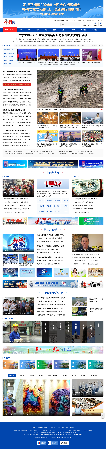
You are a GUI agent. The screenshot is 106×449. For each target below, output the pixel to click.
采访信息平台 (7, 63)
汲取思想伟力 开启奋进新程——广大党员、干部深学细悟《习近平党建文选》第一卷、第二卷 (66, 41)
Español (64, 375)
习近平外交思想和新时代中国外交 (61, 20)
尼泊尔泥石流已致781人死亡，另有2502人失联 (16, 136)
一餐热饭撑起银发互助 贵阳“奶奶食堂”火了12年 (51, 301)
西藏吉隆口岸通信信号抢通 (10, 81)
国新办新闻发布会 (8, 60)
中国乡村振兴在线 (90, 20)
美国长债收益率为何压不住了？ (81, 194)
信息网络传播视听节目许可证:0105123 (30, 434)
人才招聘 (51, 427)
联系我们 (58, 427)
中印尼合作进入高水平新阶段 (81, 212)
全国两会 (40, 153)
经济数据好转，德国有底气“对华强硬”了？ (85, 199)
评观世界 (76, 176)
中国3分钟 (85, 126)
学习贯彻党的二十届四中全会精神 (13, 151)
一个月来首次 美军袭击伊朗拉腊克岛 (14, 130)
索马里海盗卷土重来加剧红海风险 (83, 205)
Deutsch (31, 375)
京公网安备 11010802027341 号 (70, 432)
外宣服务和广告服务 (42, 427)
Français (21, 375)
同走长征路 (51, 153)
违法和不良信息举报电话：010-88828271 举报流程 (80, 430)
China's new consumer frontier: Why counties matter (86, 414)
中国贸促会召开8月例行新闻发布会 (26, 62)
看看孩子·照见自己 (64, 126)
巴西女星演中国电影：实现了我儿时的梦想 (86, 261)
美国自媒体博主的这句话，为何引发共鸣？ (51, 257)
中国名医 (62, 144)
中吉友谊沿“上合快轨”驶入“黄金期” (83, 202)
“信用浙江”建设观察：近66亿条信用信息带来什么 (51, 304)
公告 (63, 427)
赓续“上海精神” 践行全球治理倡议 (81, 39)
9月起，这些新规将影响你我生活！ (14, 89)
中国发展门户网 (80, 20)
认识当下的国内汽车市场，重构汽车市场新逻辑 (17, 205)
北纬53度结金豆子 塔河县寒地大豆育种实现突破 (51, 315)
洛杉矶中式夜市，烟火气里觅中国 (83, 209)
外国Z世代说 (85, 144)
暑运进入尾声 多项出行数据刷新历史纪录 (50, 308)
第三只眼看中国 (53, 229)
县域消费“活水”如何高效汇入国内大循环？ (16, 199)
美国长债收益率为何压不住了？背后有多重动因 (16, 133)
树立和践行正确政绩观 (77, 153)
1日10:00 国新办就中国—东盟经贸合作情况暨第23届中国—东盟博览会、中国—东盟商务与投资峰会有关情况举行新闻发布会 (52, 45)
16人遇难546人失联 (24, 81)
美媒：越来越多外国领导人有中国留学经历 (51, 235)
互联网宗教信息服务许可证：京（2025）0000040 (52, 434)
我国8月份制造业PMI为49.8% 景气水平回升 (15, 113)
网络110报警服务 (34, 430)
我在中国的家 (41, 144)
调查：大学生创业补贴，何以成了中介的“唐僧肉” (17, 99)
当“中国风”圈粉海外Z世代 (10, 194)
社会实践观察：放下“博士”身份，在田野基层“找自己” (17, 313)
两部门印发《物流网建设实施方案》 (14, 110)
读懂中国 (7, 176)
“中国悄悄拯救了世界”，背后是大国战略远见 (16, 209)
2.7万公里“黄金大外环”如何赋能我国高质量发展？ (17, 122)
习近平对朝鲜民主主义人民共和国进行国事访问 (40, 151)
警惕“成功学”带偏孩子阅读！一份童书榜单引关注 (17, 102)
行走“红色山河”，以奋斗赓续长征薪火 (15, 212)
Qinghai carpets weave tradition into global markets (20, 414)
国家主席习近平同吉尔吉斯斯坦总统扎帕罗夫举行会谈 (53, 35)
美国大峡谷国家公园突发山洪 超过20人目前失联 (16, 145)
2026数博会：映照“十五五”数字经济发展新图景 (16, 119)
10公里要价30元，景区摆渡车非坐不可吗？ (51, 298)
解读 (29, 113)
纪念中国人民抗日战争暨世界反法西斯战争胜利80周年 (19, 153)
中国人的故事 (9, 318)
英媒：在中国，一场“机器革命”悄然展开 (48, 264)
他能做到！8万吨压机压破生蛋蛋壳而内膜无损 (17, 341)
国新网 (73, 20)
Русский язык (52, 375)
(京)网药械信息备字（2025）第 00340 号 (75, 434)
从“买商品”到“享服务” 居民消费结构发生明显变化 (17, 116)
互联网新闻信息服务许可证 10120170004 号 (51, 432)
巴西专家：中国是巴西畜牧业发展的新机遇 (49, 238)
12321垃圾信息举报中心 (45, 430)
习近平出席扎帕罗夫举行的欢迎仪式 (25, 39)
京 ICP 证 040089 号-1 (33, 432)
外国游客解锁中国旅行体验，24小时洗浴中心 (87, 257)
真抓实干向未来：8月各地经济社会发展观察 (17, 71)
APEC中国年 (62, 153)
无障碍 (102, 418)
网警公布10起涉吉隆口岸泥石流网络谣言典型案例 (17, 92)
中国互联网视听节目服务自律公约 (20, 430)
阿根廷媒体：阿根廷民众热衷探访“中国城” (51, 246)
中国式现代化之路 (53, 292)
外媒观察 (6, 250)
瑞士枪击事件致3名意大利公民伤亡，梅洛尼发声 (17, 139)
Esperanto (93, 375)
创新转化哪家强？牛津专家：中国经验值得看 (50, 260)
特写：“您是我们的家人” (64, 39)
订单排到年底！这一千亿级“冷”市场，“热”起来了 (16, 125)
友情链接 (72, 427)
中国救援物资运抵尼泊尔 (44, 109)
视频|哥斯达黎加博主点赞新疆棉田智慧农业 (86, 254)
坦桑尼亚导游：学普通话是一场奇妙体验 (48, 252)
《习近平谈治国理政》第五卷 (64, 151)
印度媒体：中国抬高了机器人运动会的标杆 (86, 264)
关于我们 (34, 427)
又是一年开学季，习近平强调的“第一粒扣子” (26, 41)
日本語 (41, 375)
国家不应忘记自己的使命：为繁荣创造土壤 (16, 202)
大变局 (49, 206)
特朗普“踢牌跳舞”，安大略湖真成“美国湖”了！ (16, 142)
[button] (102, 89)
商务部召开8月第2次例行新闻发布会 (91, 62)
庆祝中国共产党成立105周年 (85, 151)
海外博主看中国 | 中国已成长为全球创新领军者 (86, 250)
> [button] (102, 45)
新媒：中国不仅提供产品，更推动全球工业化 (50, 241)
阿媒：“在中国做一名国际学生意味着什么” (49, 249)
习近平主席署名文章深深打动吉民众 (46, 39)
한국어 (83, 375)
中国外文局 (99, 20)
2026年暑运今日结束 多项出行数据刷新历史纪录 (16, 77)
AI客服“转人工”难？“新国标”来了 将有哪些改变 (16, 96)
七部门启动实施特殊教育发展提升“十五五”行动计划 (17, 74)
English (11, 375)
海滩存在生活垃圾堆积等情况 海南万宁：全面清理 (17, 105)
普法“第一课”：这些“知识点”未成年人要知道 (49, 311)
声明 (67, 427)
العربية (74, 375)
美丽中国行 (91, 153)
